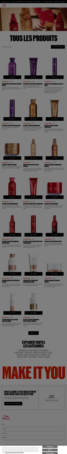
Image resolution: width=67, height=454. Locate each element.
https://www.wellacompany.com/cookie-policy (14, 452)
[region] (33, 450)
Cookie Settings (50, 446)
